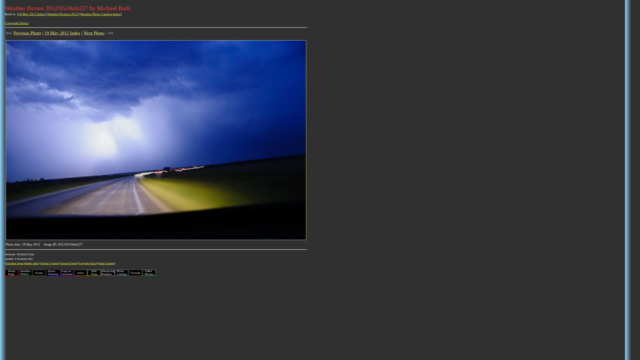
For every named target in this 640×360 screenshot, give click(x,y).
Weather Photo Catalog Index (100, 14)
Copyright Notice (17, 23)
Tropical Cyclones (49, 263)
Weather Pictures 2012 (63, 14)
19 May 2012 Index (31, 14)
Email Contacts (106, 263)
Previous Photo (27, 33)
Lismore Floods (69, 263)
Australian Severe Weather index (22, 263)
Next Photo (94, 33)
